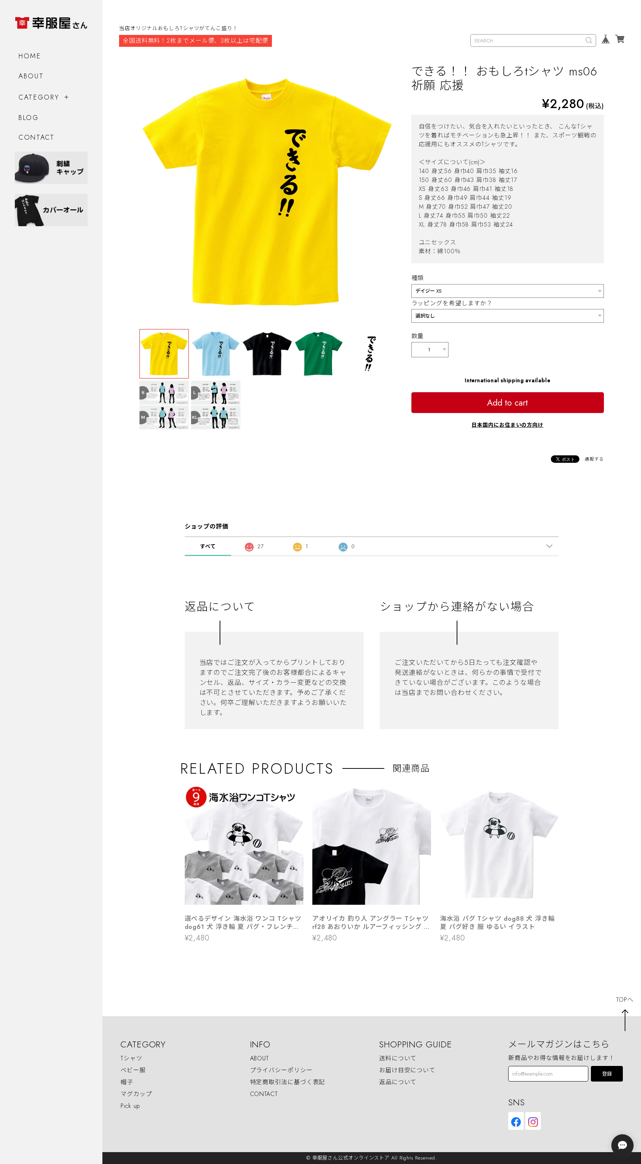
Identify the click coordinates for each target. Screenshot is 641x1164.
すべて (208, 546)
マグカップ (136, 1094)
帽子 (127, 1082)
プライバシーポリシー (281, 1070)
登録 (607, 1073)
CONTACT (37, 137)
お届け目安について (407, 1070)
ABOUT (31, 76)
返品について (398, 1082)
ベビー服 (133, 1070)
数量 (417, 336)
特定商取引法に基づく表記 (287, 1082)
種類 (417, 278)
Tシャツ (131, 1058)
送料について (398, 1058)
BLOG (29, 118)
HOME (30, 56)
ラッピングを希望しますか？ (452, 303)
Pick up (130, 1106)
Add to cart (507, 402)
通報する (594, 459)
